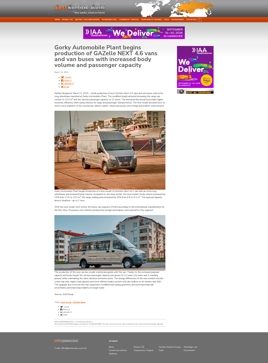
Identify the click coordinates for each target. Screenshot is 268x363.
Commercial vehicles (129, 19)
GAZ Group (66, 302)
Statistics (191, 19)
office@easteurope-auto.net (73, 348)
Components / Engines (151, 19)
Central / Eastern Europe (87, 19)
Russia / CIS (67, 19)
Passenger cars (109, 19)
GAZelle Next (78, 302)
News (57, 19)
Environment (178, 19)
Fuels (166, 19)
